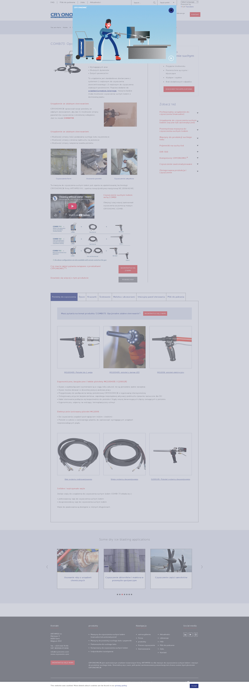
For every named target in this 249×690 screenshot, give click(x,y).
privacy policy (121, 686)
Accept (194, 686)
